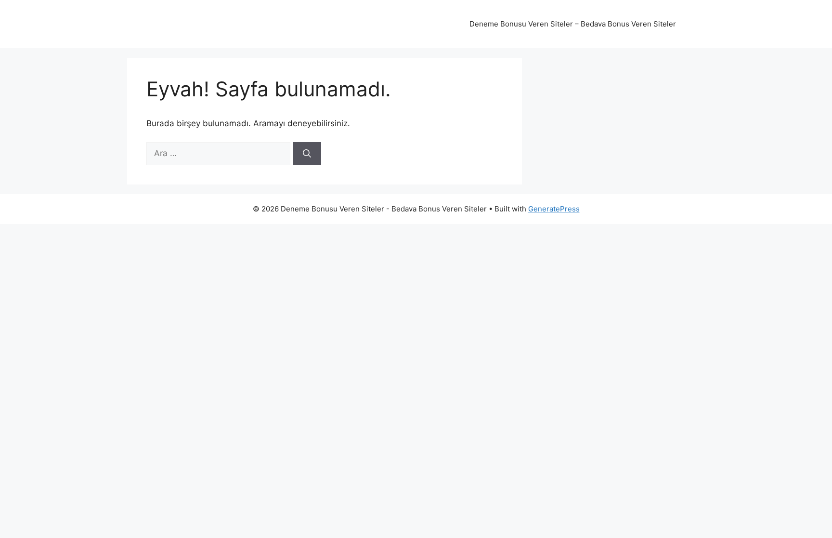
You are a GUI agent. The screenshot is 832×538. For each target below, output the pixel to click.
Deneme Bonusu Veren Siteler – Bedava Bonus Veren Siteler (572, 23)
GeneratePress (554, 208)
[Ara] (307, 153)
